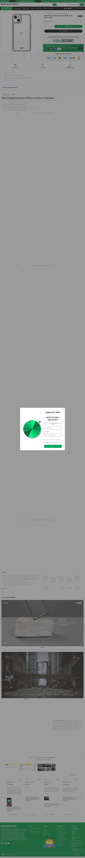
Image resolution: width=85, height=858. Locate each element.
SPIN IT (53, 446)
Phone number (47, 431)
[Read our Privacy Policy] (62, 442)
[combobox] (47, 435)
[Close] (63, 409)
